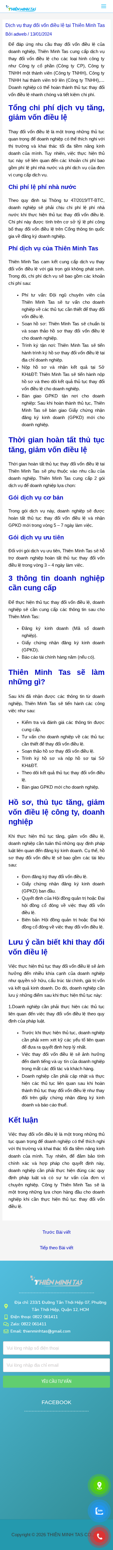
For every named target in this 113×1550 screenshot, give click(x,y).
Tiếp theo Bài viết (56, 1247)
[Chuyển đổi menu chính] (103, 6)
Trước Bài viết (56, 1232)
